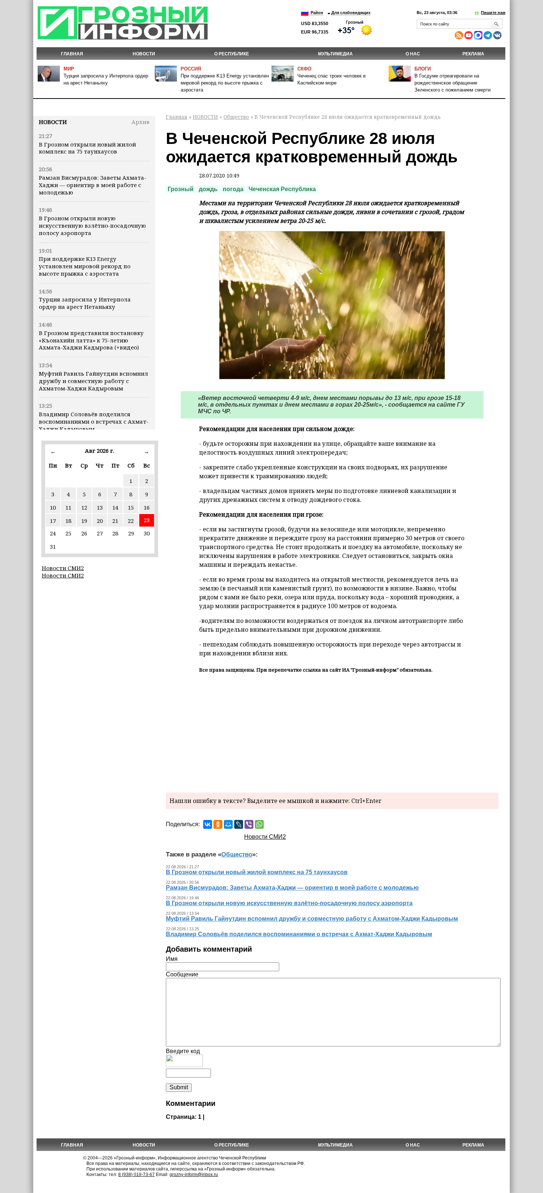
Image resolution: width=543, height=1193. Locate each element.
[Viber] (249, 824)
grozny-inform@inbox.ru (194, 1174)
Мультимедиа (335, 53)
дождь (208, 189)
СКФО (304, 69)
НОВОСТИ (144, 53)
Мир (69, 69)
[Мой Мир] (228, 824)
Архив (141, 121)
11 (68, 507)
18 (68, 520)
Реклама (473, 53)
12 (84, 507)
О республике (231, 53)
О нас (413, 53)
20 (100, 520)
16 (147, 507)
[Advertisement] (332, 731)
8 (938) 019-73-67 (136, 1174)
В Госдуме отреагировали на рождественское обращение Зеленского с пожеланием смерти (452, 83)
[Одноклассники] (218, 824)
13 (100, 507)
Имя (172, 959)
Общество (236, 116)
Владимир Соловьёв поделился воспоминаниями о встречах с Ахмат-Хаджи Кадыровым (93, 421)
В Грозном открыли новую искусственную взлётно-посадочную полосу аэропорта (92, 225)
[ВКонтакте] (207, 824)
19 (84, 520)
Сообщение (182, 974)
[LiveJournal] (238, 824)
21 (115, 520)
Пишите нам (493, 12)
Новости (53, 121)
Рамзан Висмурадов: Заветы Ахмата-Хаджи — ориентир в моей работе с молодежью (92, 185)
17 (53, 520)
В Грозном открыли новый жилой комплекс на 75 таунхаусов (87, 148)
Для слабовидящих (350, 12)
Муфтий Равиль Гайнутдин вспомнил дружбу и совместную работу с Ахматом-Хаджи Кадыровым (93, 381)
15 (131, 507)
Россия (191, 69)
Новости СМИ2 (63, 568)
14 (115, 507)
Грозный (181, 189)
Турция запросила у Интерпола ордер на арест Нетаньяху (85, 303)
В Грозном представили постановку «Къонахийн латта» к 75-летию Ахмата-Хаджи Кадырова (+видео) (91, 340)
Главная (72, 53)
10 (53, 507)
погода (233, 189)
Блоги (422, 69)
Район (317, 12)
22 (131, 520)
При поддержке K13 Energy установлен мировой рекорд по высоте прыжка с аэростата (225, 83)
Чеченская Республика (282, 189)
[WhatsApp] (259, 824)
